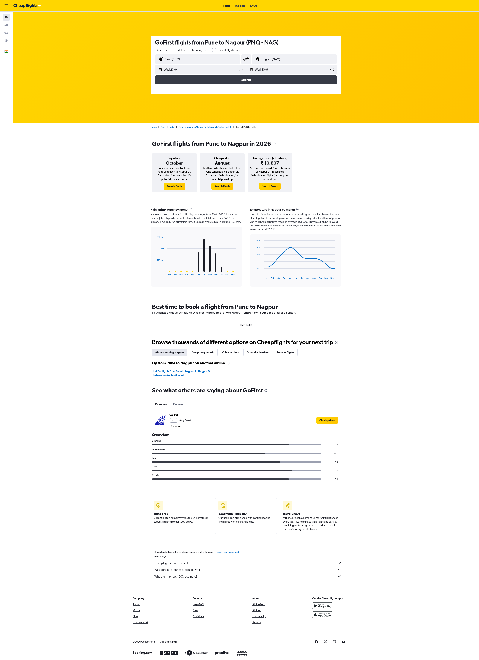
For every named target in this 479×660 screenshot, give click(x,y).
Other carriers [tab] (230, 352)
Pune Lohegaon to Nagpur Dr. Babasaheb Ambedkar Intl (205, 127)
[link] (174, 186)
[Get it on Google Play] (322, 605)
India (172, 127)
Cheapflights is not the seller (172, 563)
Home (154, 127)
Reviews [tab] (178, 404)
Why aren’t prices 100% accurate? (175, 576)
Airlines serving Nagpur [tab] (169, 352)
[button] (6, 6)
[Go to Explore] (6, 41)
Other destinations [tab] (258, 352)
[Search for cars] (6, 33)
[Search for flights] (6, 17)
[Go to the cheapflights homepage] (27, 6)
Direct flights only (229, 50)
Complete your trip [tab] (203, 352)
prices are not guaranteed (227, 552)
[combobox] (162, 50)
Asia (163, 127)
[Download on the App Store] (322, 614)
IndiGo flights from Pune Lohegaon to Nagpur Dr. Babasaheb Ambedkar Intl (182, 373)
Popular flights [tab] (285, 352)
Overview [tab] (161, 404)
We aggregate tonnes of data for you (177, 570)
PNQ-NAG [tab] (246, 325)
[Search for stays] (6, 25)
